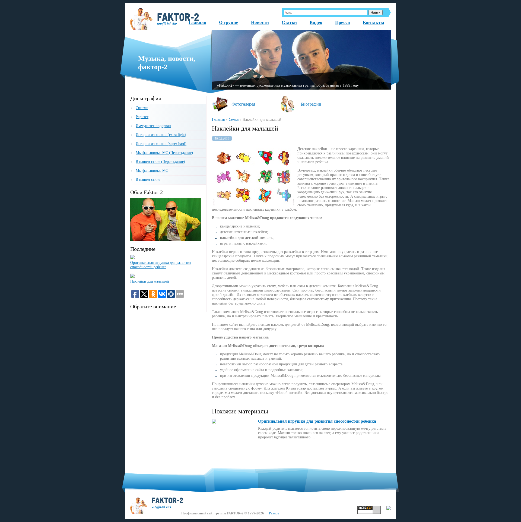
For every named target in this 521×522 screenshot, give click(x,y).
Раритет (142, 117)
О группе (228, 22)
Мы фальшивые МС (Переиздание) (164, 153)
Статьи (289, 22)
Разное (274, 513)
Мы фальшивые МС (152, 171)
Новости (260, 22)
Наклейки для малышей (149, 281)
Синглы (142, 108)
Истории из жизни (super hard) (161, 144)
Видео (316, 22)
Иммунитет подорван (153, 126)
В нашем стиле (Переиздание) (160, 162)
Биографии (311, 104)
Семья (234, 120)
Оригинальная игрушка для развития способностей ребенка (160, 265)
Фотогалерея (243, 104)
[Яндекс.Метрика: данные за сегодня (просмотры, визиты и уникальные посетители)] (388, 508)
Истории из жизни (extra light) (161, 135)
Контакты (373, 22)
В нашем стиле (148, 180)
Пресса (342, 22)
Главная (197, 22)
